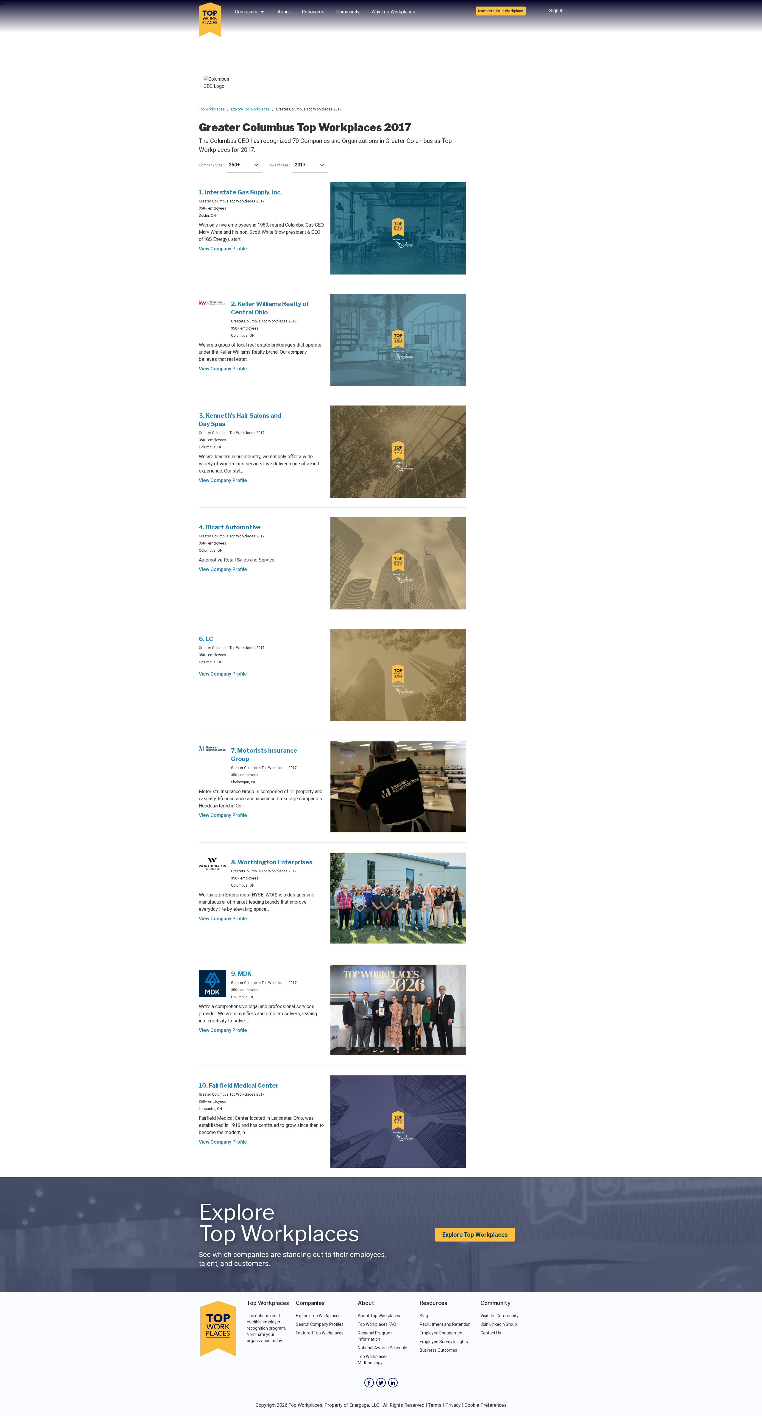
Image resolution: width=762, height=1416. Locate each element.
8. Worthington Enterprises (272, 862)
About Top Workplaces (379, 1315)
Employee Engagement (442, 1333)
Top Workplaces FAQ (377, 1324)
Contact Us (490, 1333)
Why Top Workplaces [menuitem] (393, 12)
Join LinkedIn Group (498, 1324)
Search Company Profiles (319, 1324)
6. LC (206, 638)
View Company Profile (223, 249)
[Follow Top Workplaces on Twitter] (381, 1382)
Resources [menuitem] (313, 12)
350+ (234, 165)
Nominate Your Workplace (500, 11)
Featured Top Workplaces (319, 1333)
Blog (424, 1315)
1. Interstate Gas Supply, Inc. (240, 192)
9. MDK (241, 973)
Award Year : (279, 165)
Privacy (453, 1405)
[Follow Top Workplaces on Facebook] (369, 1382)
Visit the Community (499, 1315)
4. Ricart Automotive (230, 527)
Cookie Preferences (486, 1405)
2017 (300, 165)
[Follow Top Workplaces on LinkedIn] (393, 1382)
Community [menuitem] (348, 12)
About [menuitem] (284, 12)
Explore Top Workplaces (250, 109)
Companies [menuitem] (247, 12)
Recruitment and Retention (445, 1324)
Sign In (556, 10)
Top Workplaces (212, 109)
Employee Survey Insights (444, 1341)
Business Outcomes (438, 1350)
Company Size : (211, 165)
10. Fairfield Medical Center (239, 1085)
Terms (434, 1405)
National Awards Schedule (382, 1347)
